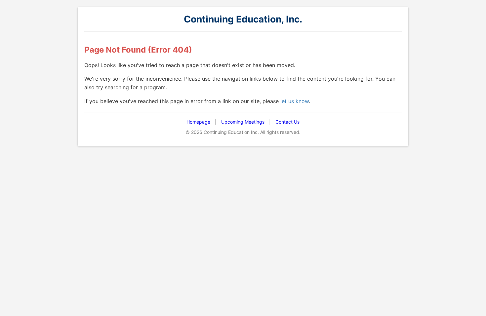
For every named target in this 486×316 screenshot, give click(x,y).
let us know (294, 101)
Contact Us (287, 122)
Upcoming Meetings (242, 122)
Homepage (198, 122)
